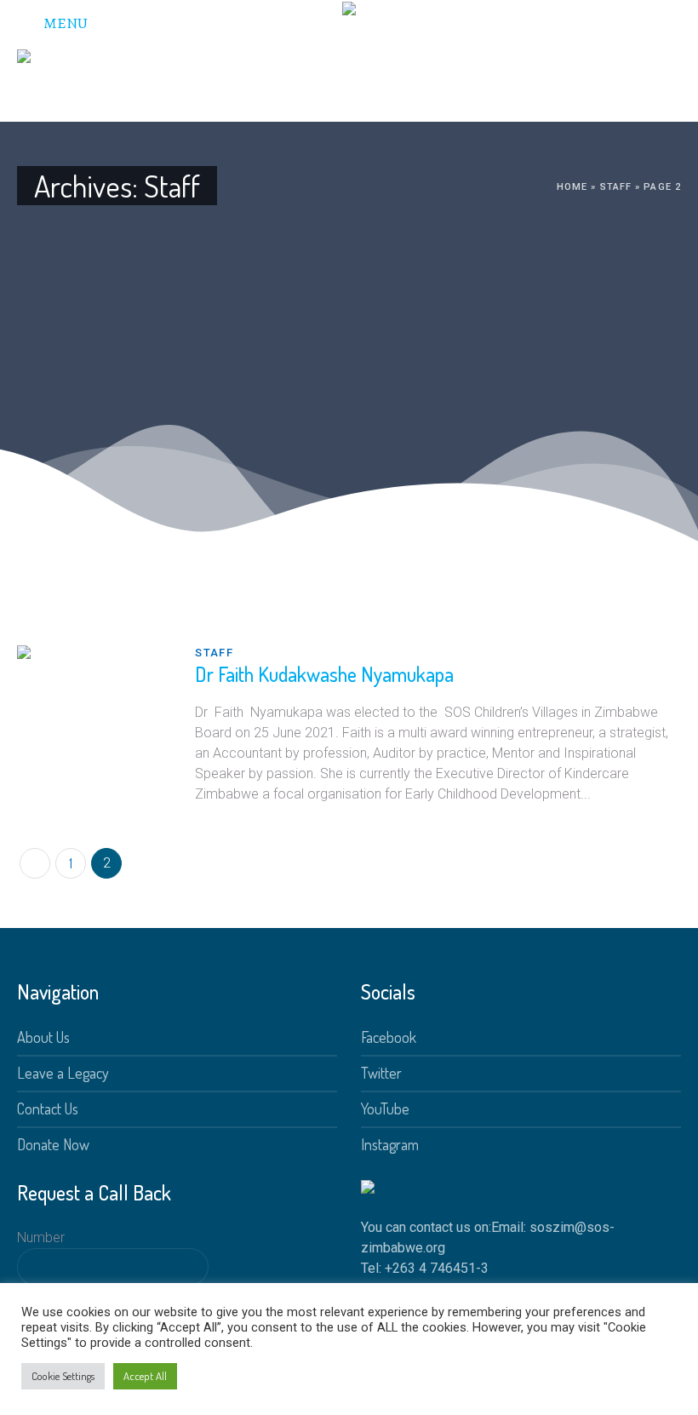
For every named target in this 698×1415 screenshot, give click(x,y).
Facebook (388, 1037)
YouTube (385, 1108)
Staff (616, 186)
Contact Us (47, 1108)
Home (572, 186)
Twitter (381, 1072)
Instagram (390, 1144)
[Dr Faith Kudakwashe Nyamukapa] (93, 721)
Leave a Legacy (63, 1072)
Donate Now (53, 1144)
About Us (43, 1037)
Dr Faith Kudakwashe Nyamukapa (324, 674)
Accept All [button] (145, 1376)
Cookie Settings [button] (62, 1376)
